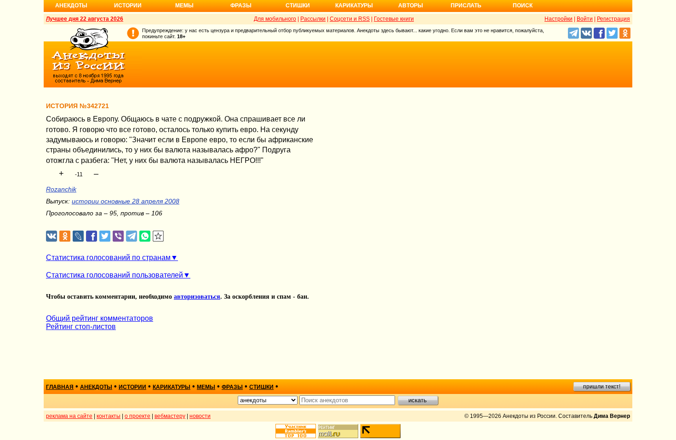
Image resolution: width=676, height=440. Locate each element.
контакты (108, 416)
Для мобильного (275, 19)
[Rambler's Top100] (295, 431)
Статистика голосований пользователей (114, 275)
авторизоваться (197, 296)
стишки (261, 387)
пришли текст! (601, 386)
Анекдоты (71, 5)
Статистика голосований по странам (108, 257)
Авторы (410, 5)
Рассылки (313, 19)
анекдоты (96, 387)
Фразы (241, 5)
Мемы (184, 5)
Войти (585, 19)
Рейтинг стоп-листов (81, 326)
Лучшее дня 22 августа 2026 (84, 19)
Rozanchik (61, 189)
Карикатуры (354, 5)
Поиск (523, 5)
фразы (232, 387)
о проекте (137, 416)
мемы (206, 387)
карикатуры (171, 387)
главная (60, 387)
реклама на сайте (69, 416)
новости (200, 416)
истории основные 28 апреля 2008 (125, 201)
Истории (128, 5)
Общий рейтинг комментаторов (99, 318)
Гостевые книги (394, 19)
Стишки (298, 5)
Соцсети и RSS (350, 19)
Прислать (466, 5)
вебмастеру (170, 416)
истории (132, 387)
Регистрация (613, 19)
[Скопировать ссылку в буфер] (158, 236)
